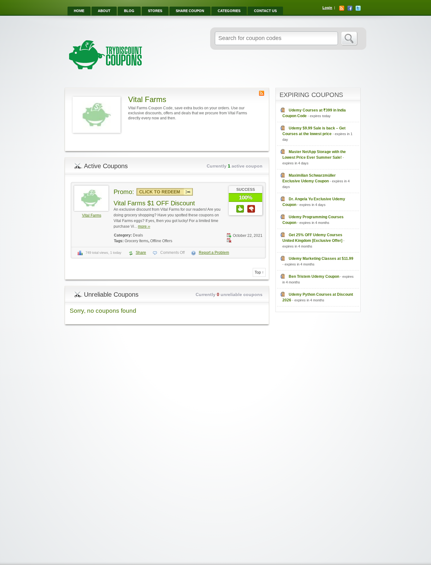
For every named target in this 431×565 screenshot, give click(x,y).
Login (327, 7)
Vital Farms (91, 215)
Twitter (358, 8)
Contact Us (265, 11)
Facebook (349, 8)
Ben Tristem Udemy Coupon (314, 276)
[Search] (349, 38)
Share (141, 252)
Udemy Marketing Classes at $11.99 (321, 258)
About (104, 11)
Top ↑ (259, 272)
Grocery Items (136, 241)
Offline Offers (161, 241)
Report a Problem (214, 252)
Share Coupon (190, 11)
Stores (155, 11)
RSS (341, 8)
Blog (129, 11)
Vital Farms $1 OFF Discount (154, 203)
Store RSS (261, 93)
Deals (138, 235)
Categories (229, 11)
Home (79, 11)
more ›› (144, 226)
